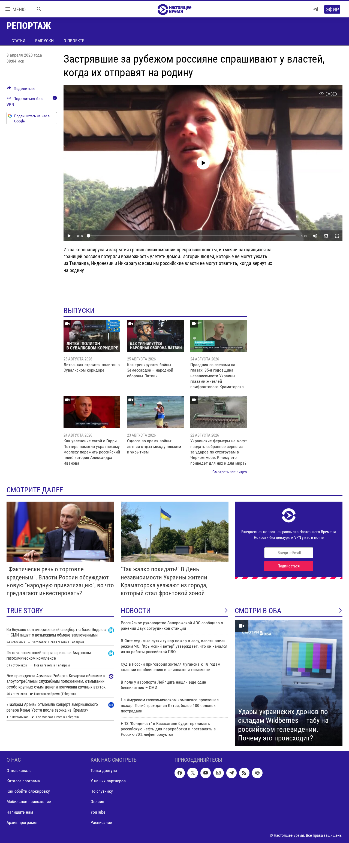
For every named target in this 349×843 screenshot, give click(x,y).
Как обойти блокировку (28, 791)
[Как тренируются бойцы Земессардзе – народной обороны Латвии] (155, 336)
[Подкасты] (257, 773)
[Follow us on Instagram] (218, 773)
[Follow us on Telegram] (231, 773)
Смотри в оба (258, 610)
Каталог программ (23, 780)
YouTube (98, 811)
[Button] (21, 90)
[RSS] (244, 773)
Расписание (101, 822)
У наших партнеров (108, 780)
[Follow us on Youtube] (205, 773)
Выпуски (44, 40)
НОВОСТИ (136, 610)
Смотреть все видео (229, 472)
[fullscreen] (337, 235)
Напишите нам (20, 811)
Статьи (18, 40)
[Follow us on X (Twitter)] (192, 773)
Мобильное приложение (29, 801)
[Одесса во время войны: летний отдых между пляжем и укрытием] (155, 412)
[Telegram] (315, 9)
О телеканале (19, 770)
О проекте (74, 40)
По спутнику (102, 791)
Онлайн (97, 801)
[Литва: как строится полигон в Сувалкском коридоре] (92, 336)
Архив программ (22, 822)
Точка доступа (104, 770)
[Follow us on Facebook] (179, 773)
